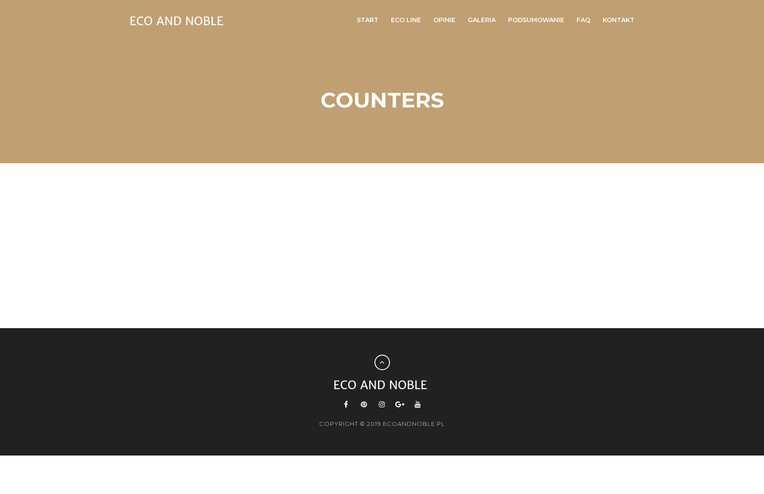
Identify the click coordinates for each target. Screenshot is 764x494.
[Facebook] (346, 404)
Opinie (444, 20)
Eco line (406, 20)
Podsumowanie (536, 20)
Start (367, 20)
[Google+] (400, 404)
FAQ (583, 20)
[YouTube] (418, 404)
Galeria (482, 20)
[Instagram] (382, 404)
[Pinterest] (364, 404)
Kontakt (618, 20)
